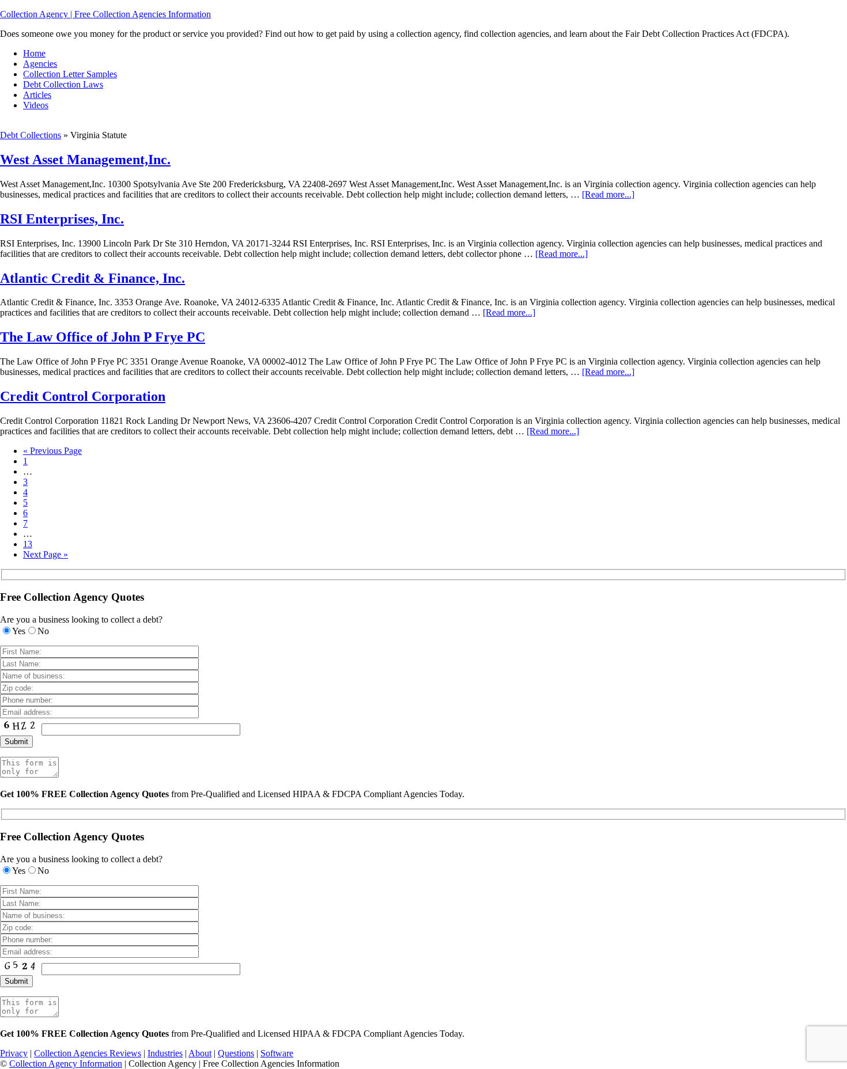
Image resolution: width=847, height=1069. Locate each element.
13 (27, 544)
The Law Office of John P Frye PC (102, 336)
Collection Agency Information (65, 1063)
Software (276, 1053)
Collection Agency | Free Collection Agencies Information (105, 14)
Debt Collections (30, 135)
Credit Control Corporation (82, 396)
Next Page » (45, 554)
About (199, 1053)
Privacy (14, 1053)
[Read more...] (608, 194)
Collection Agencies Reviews (87, 1053)
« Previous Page (52, 451)
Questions (236, 1053)
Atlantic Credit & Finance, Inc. (92, 278)
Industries (165, 1053)
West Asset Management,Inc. (85, 159)
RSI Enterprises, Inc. (62, 218)
